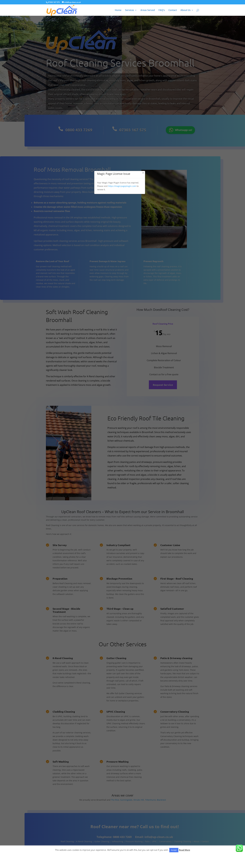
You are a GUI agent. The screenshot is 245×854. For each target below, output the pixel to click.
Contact (172, 10)
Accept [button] (174, 850)
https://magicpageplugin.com (122, 186)
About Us (185, 10)
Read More (184, 849)
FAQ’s (162, 10)
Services (129, 10)
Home (118, 10)
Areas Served (148, 10)
